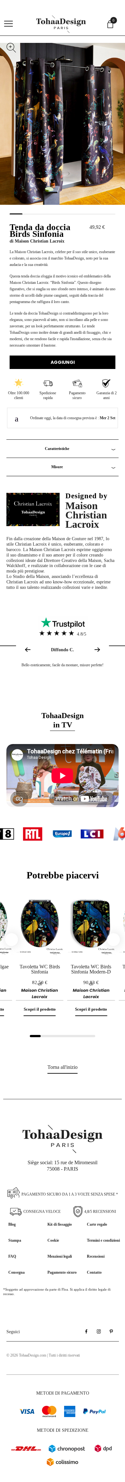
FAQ (12, 1256)
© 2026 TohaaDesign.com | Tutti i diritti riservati (43, 1355)
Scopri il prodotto (40, 1009)
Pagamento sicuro (62, 1272)
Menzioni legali (59, 1256)
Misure (57, 467)
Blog (12, 1224)
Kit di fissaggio (59, 1224)
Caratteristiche (57, 448)
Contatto (94, 1272)
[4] (68, 1036)
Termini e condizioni (103, 1240)
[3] (57, 1036)
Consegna (16, 1272)
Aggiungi (63, 362)
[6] (89, 1036)
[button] (99, 650)
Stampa (14, 1240)
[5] (78, 1036)
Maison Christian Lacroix (39, 241)
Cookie (53, 1240)
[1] (35, 1036)
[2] (46, 1036)
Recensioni (95, 1256)
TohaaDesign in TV (62, 720)
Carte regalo (97, 1224)
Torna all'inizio (62, 1067)
